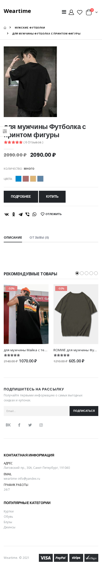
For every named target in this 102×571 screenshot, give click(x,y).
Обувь (8, 516)
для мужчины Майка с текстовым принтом (39, 350)
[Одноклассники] (14, 214)
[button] (91, 13)
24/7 (7, 489)
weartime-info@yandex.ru (22, 478)
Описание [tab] (13, 237)
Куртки (9, 511)
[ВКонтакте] (7, 214)
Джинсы (9, 527)
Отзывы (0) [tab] (39, 237)
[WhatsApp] (34, 214)
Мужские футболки (30, 28)
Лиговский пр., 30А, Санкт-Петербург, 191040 (37, 468)
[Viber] (27, 214)
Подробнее (21, 196)
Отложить (54, 214)
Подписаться (84, 411)
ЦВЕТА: (8, 179)
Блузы (8, 522)
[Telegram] (21, 214)
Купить (52, 196)
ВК (8, 425)
